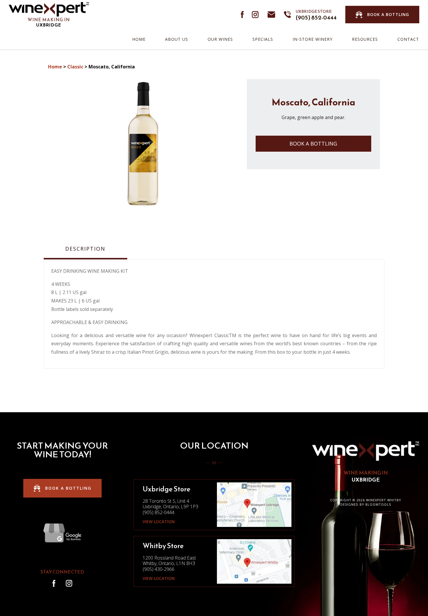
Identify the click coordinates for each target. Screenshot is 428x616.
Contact (408, 39)
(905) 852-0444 (316, 14)
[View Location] (254, 504)
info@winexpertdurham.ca (271, 14)
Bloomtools (378, 504)
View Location (159, 522)
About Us (176, 39)
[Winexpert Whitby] (49, 9)
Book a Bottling (313, 143)
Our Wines (220, 39)
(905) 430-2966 (158, 569)
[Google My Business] (62, 533)
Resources (365, 39)
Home (139, 39)
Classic (75, 66)
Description (85, 249)
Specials (262, 39)
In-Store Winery (313, 39)
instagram (255, 14)
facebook (242, 14)
